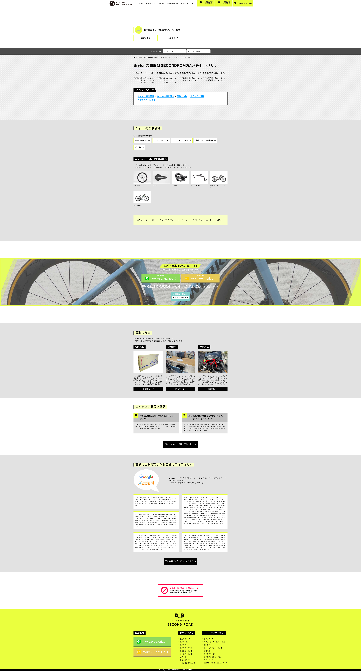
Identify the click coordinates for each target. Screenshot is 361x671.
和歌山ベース (208, 639)
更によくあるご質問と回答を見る (179, 444)
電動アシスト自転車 (204, 140)
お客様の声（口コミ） (147, 100)
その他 (138, 147)
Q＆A (192, 3)
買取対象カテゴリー (187, 648)
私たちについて (151, 3)
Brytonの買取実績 (146, 96)
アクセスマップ (209, 654)
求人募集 (207, 645)
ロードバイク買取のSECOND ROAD (146, 57)
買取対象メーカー (172, 3)
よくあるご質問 (197, 96)
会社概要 (207, 651)
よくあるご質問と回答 (187, 663)
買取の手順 (184, 3)
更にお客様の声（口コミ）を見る (179, 561)
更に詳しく (147, 389)
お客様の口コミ (185, 660)
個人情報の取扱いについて (213, 648)
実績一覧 (183, 657)
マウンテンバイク (180, 140)
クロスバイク (160, 140)
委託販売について (186, 651)
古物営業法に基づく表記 (212, 657)
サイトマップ (208, 660)
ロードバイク (141, 140)
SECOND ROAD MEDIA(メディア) (216, 663)
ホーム (141, 3)
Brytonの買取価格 (165, 96)
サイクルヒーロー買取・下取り (214, 642)
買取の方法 (182, 96)
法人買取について (186, 654)
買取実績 (162, 3)
